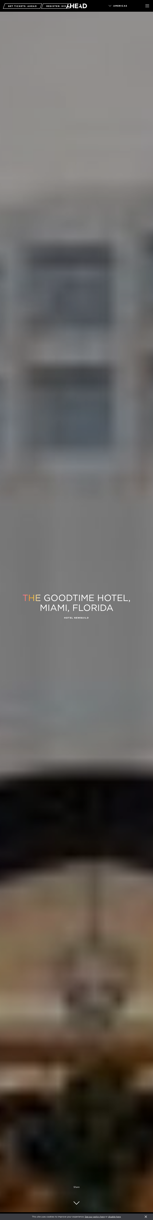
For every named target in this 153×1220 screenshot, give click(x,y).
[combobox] (123, 6)
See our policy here (95, 1217)
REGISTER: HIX (56, 6)
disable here (114, 1217)
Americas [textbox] (120, 6)
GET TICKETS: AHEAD (22, 6)
